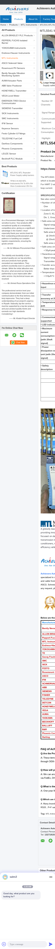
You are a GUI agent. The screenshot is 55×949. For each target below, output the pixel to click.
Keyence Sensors (10, 128)
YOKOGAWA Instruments (14, 48)
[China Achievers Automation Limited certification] (9, 205)
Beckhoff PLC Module (12, 158)
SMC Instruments (10, 118)
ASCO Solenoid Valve (12, 63)
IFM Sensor (7, 123)
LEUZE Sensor (9, 153)
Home (6, 19)
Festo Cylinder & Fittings (13, 133)
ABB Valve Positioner (12, 85)
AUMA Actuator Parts (12, 80)
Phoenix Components (12, 148)
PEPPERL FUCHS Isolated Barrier (14, 41)
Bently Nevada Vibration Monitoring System (13, 74)
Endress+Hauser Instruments (16, 53)
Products (18, 19)
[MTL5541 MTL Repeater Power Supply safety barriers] (5, 173)
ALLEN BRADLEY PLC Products (17, 35)
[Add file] (4, 944)
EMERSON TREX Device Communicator (14, 102)
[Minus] (51, 877)
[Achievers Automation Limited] (17, 10)
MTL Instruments (29, 25)
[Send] (50, 944)
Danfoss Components (12, 143)
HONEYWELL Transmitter (14, 90)
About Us (33, 19)
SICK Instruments (10, 113)
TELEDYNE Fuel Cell (12, 138)
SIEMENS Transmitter (12, 108)
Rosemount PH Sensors (13, 68)
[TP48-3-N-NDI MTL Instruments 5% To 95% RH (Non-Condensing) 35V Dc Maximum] (5, 183)
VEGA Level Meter (10, 96)
